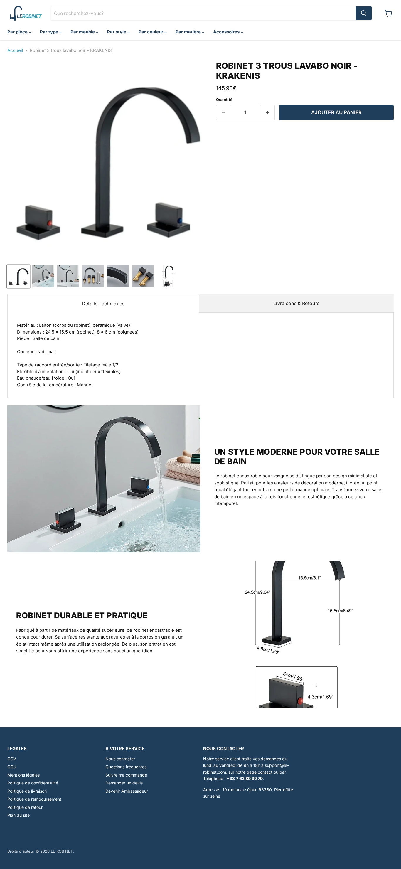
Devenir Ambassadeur (126, 791)
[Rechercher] (364, 13)
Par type (49, 32)
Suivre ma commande (126, 774)
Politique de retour (25, 807)
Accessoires (227, 32)
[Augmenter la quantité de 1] (267, 112)
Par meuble (83, 32)
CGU (11, 766)
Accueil (15, 50)
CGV (11, 758)
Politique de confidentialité (32, 782)
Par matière (189, 32)
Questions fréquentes (125, 766)
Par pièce (18, 32)
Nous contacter (120, 758)
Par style (117, 32)
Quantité (224, 99)
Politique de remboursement (34, 798)
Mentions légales (23, 774)
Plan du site (18, 815)
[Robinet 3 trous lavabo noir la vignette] (18, 276)
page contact (259, 771)
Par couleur (151, 32)
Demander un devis (124, 782)
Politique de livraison (27, 791)
